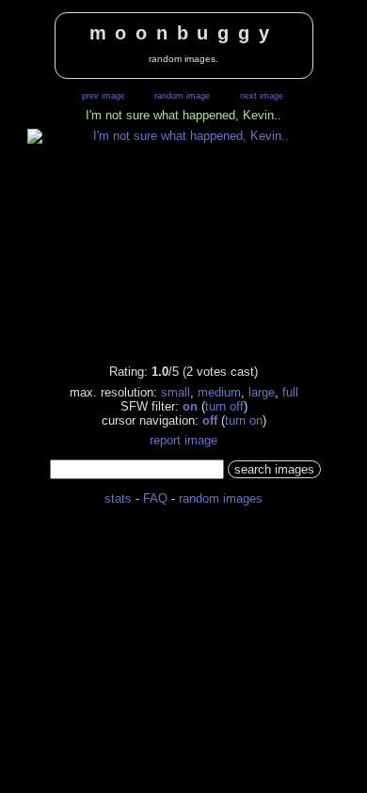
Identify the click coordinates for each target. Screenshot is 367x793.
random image (182, 96)
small (175, 392)
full (290, 392)
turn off (224, 406)
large (261, 392)
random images (221, 498)
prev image (103, 96)
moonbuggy (184, 33)
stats (118, 498)
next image (261, 96)
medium (219, 392)
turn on (244, 420)
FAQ (155, 498)
